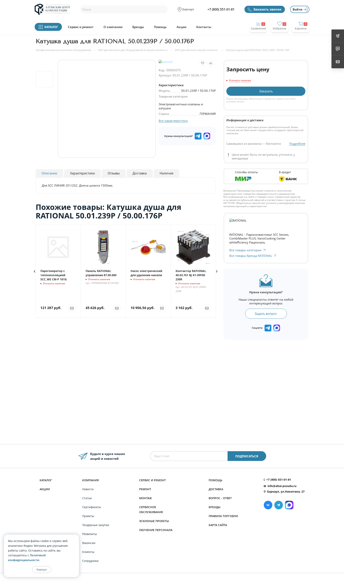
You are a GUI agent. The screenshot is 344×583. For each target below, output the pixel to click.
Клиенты (88, 552)
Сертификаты (91, 507)
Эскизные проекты (154, 521)
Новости (88, 489)
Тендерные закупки (95, 525)
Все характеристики (173, 121)
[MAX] (206, 136)
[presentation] (34, 271)
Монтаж (145, 498)
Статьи (87, 498)
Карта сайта (218, 525)
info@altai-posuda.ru (282, 486)
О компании (113, 27)
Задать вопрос (266, 313)
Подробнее (297, 144)
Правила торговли (223, 516)
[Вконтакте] (268, 505)
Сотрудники (90, 561)
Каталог (46, 480)
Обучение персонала (155, 530)
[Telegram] (278, 505)
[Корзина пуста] (300, 36)
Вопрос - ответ (220, 498)
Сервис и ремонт (81, 27)
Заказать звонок (267, 9)
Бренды (138, 27)
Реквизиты (89, 534)
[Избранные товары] (279, 36)
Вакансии (88, 543)
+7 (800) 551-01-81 (221, 9)
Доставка (216, 489)
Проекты (88, 516)
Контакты (203, 27)
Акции (181, 27)
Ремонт (145, 489)
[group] (106, 108)
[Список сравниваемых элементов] (258, 36)
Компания (90, 480)
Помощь (160, 27)
